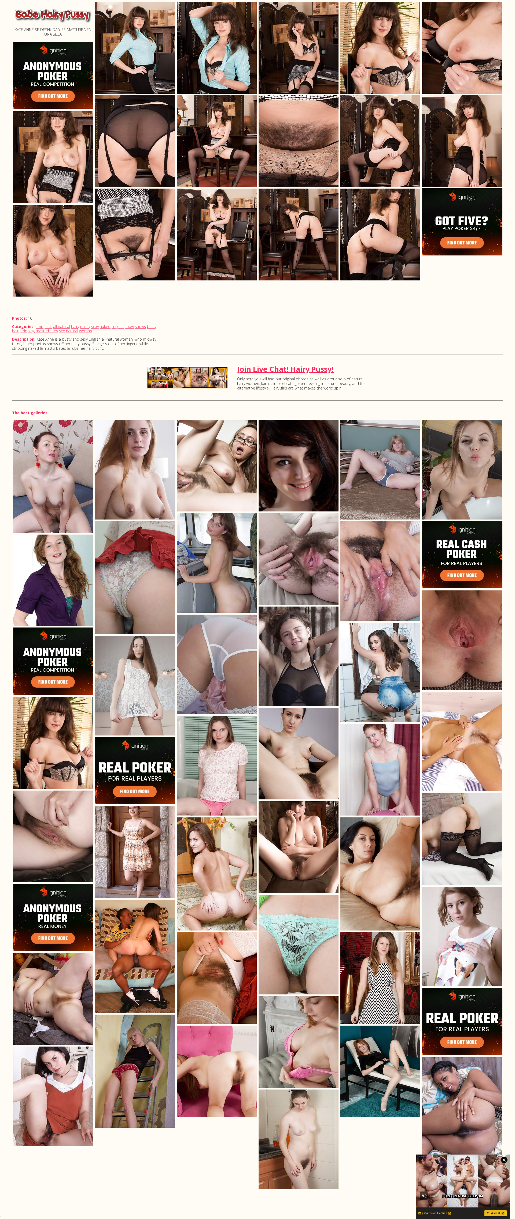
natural (72, 330)
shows (140, 326)
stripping (27, 330)
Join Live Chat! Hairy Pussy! (285, 369)
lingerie (118, 326)
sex (62, 330)
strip (39, 326)
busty (151, 326)
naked (105, 326)
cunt (48, 326)
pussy (85, 326)
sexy (95, 326)
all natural (61, 326)
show (129, 326)
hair (15, 330)
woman (85, 330)
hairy (75, 326)
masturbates (47, 330)
